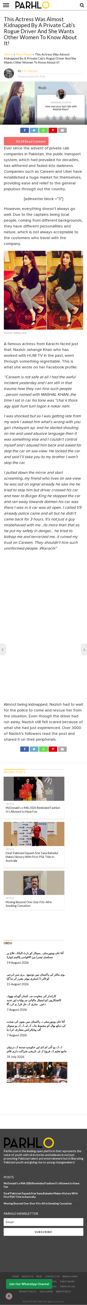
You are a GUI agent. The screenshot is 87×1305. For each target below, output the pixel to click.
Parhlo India (70, 1276)
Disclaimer (46, 1291)
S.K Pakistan (30, 71)
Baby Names (67, 1281)
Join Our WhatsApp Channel (29, 1284)
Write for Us (63, 1291)
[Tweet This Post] (34, 130)
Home (8, 54)
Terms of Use (67, 1286)
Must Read (24, 54)
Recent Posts (14, 772)
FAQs (39, 1276)
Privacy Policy (28, 1291)
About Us (27, 1276)
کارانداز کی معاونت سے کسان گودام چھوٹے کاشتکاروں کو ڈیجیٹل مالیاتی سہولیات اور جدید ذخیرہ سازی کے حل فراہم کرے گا (34, 1000)
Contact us (52, 1276)
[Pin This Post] (53, 130)
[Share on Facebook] (24, 130)
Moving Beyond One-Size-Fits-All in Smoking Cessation (38, 1203)
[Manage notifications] (9, 1296)
